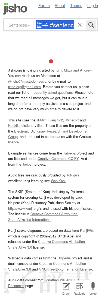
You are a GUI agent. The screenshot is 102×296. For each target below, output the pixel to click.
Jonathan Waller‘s (58, 279)
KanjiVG (86, 230)
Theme (76, 5)
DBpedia (64, 257)
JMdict (41, 120)
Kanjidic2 (56, 120)
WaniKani (58, 180)
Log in (92, 5)
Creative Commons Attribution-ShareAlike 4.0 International (43, 216)
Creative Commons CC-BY (58, 158)
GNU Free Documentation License (65, 269)
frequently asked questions (52, 92)
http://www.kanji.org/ (24, 208)
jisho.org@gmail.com (24, 86)
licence (13, 141)
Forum (44, 5)
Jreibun (27, 164)
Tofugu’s (72, 175)
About (60, 5)
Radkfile (14, 125)
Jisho (15, 9)
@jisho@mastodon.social (27, 81)
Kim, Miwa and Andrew (73, 70)
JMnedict (72, 120)
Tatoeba (69, 153)
